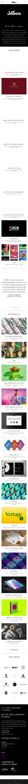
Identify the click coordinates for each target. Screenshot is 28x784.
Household (10, 456)
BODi (14, 262)
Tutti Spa (14, 501)
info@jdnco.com (5, 732)
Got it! (9, 782)
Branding (8, 74)
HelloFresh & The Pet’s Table (14, 383)
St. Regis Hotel (14, 479)
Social (14, 123)
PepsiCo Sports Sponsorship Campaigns (14, 192)
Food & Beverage (18, 74)
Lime (14, 360)
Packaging (14, 99)
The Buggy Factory (14, 168)
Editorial (12, 74)
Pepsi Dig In (14, 239)
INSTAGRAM (4, 754)
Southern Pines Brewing (14, 336)
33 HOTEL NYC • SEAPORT (14, 96)
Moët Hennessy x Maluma (14, 407)
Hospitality (15, 98)
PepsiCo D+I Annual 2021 (14, 618)
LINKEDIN (3, 756)
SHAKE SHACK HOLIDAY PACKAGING (14, 120)
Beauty (6, 216)
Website (19, 99)
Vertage (14, 525)
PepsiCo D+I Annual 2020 (14, 595)
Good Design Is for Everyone (14, 72)
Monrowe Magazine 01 (14, 641)
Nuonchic (14, 571)
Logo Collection (14, 431)
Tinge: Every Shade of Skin (14, 548)
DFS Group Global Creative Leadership (14, 215)
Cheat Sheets (13, 455)
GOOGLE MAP (10, 747)
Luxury (9, 99)
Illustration (14, 75)
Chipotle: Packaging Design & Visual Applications (14, 144)
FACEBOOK (3, 758)
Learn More (17, 782)
